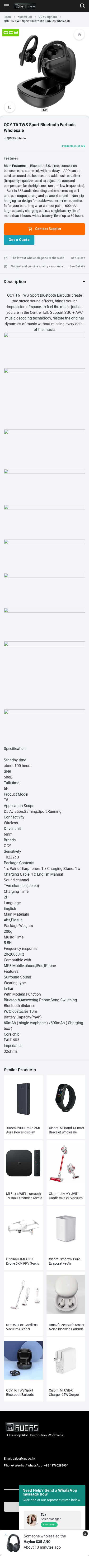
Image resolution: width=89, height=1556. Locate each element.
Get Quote (78, 258)
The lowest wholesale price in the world (37, 258)
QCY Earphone (47, 17)
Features (11, 158)
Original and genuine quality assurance (37, 266)
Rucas (9, 1471)
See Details (77, 266)
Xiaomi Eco (25, 17)
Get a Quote (19, 240)
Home (8, 17)
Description (15, 281)
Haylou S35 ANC (37, 1542)
